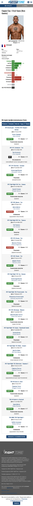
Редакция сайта (5, 490)
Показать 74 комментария (16, 436)
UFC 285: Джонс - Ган (16, 202)
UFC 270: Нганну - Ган (16, 238)
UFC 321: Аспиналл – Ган (16, 147)
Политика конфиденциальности (9, 493)
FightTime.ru (10, 487)
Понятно (16, 503)
